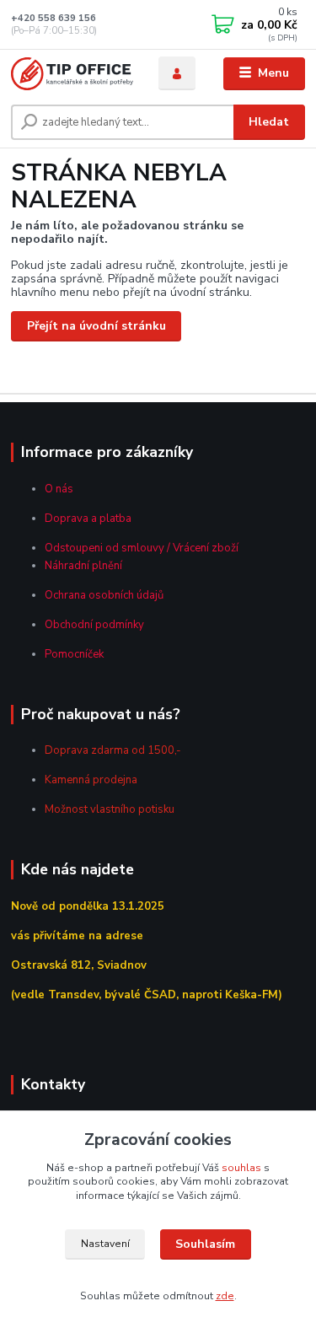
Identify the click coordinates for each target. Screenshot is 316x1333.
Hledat (269, 122)
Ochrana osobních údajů (104, 595)
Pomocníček (74, 654)
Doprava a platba (88, 518)
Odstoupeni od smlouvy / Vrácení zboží (141, 548)
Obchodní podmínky (94, 624)
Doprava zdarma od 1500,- (113, 750)
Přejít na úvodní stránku (96, 326)
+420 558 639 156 (53, 18)
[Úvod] (72, 73)
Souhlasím (205, 1244)
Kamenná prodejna (91, 779)
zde (225, 1296)
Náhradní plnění (83, 565)
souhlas (241, 1167)
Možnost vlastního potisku (109, 809)
